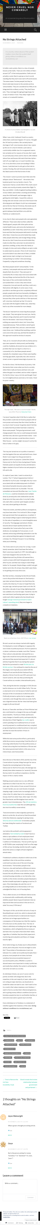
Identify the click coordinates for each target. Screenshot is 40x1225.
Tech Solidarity (11, 1066)
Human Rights (10, 1049)
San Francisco (20, 1062)
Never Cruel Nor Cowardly (20, 8)
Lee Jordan (32, 638)
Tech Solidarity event (17, 834)
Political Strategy (22, 1057)
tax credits (25, 720)
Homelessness (25, 1044)
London (27, 1053)
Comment (30, 1197)
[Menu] (5, 30)
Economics (30, 1040)
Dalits (19, 1040)
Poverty (8, 1062)
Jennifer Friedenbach (12, 1053)
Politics (9, 1030)
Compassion (9, 1040)
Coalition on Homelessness (15, 1036)
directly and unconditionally (12, 820)
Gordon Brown (11, 1044)
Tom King (20, 43)
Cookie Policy (6, 1217)
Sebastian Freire (26, 412)
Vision (22, 1066)
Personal (8, 1057)
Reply (10, 1135)
